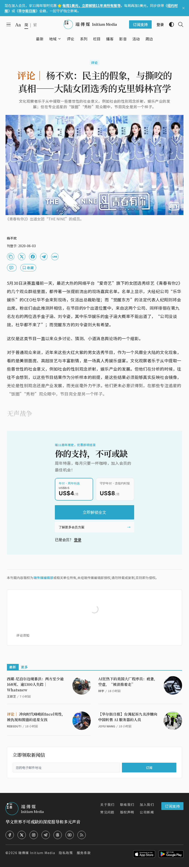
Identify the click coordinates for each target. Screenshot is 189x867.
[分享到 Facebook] (32, 256)
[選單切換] (59, 39)
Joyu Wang (106, 726)
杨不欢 (12, 238)
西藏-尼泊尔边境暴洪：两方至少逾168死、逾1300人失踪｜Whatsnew (35, 684)
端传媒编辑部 (43, 577)
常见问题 (107, 812)
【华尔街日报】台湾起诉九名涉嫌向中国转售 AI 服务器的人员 (127, 716)
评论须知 (22, 635)
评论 (94, 62)
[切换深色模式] (169, 24)
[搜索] (178, 24)
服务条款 (84, 852)
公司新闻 (147, 812)
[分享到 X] (21, 256)
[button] (53, 38)
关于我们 (107, 804)
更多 (24, 667)
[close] (183, 8)
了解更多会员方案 (71, 527)
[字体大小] (18, 24)
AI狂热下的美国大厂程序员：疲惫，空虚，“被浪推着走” (128, 681)
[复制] (10, 256)
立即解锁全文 (94, 512)
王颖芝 (11, 696)
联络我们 (127, 804)
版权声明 (127, 812)
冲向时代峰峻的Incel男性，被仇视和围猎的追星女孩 (36, 716)
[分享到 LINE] (55, 256)
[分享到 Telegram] (43, 256)
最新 (12, 667)
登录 (77, 539)
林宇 (101, 691)
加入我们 (147, 804)
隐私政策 (66, 852)
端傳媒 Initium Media (36, 852)
